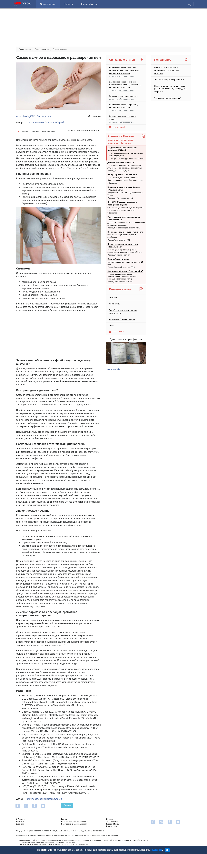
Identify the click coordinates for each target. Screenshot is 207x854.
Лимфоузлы (114, 303)
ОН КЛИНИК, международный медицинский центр (122, 203)
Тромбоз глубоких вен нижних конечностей (123, 311)
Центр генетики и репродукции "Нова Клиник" (122, 245)
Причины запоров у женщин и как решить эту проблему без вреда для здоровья (171, 88)
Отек (111, 325)
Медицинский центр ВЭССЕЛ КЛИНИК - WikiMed (122, 149)
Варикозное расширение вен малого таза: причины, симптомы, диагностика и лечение (125, 84)
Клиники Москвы (90, 4)
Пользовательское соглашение (73, 822)
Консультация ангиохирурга (120, 139)
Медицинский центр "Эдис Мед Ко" (125, 271)
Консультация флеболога (119, 142)
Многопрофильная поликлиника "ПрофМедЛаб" (123, 218)
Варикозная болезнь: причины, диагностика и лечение (123, 106)
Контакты (20, 822)
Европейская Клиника (118, 258)
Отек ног (113, 297)
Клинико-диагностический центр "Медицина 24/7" (123, 188)
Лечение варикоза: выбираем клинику (122, 117)
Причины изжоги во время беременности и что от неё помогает (166, 70)
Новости (68, 4)
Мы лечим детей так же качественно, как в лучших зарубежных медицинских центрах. (124, 166)
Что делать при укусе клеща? (167, 97)
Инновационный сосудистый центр (125, 231)
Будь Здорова (111, 826)
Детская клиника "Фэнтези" (121, 162)
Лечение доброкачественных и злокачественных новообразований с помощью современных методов (122, 276)
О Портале (20, 819)
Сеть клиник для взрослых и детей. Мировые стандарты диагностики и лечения (125, 208)
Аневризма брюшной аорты (122, 319)
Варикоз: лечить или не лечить (123, 95)
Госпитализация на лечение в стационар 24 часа (125, 263)
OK (167, 850)
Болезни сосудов (126, 76)
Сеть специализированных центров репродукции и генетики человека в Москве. (124, 250)
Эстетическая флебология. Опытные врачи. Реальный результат (125, 154)
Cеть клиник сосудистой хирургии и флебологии (121, 236)
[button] (109, 353)
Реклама (64, 819)
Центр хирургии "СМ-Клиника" (122, 174)
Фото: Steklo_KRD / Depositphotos (33, 116)
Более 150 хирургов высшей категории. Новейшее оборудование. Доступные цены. (125, 178)
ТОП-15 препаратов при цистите (169, 79)
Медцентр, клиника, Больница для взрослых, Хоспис (125, 193)
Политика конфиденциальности (74, 824)
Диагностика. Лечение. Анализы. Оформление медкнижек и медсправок (126, 223)
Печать (67, 805)
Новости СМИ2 (114, 369)
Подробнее (156, 850)
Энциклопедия (47, 4)
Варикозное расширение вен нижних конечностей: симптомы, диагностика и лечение (124, 70)
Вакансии (20, 824)
